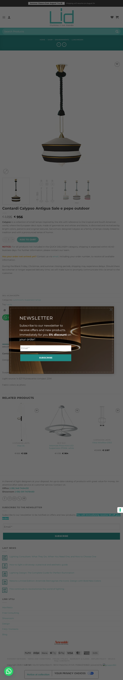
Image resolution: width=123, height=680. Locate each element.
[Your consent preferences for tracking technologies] (120, 510)
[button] (8, 671)
